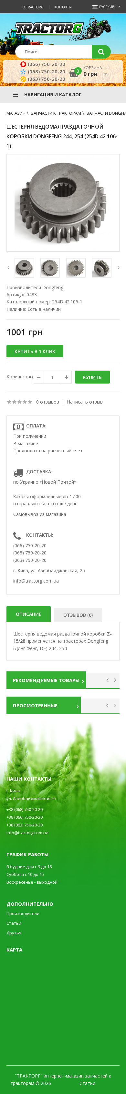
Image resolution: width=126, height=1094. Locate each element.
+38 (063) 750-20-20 (24, 825)
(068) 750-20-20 (46, 71)
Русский (106, 7)
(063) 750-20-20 (46, 79)
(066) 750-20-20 (46, 64)
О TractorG (33, 7)
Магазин (16, 113)
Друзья (13, 933)
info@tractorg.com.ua (36, 581)
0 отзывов (47, 402)
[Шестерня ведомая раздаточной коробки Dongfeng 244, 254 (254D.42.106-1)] (63, 202)
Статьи (13, 923)
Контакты (63, 7)
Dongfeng (52, 287)
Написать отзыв (85, 402)
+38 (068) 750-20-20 (24, 809)
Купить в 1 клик (35, 351)
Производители (22, 913)
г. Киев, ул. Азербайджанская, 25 (49, 570)
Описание (28, 614)
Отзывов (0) (78, 615)
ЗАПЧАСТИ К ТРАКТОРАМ (56, 113)
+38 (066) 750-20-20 (24, 817)
